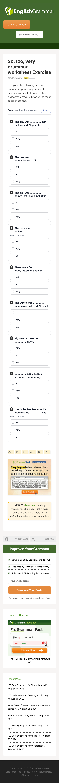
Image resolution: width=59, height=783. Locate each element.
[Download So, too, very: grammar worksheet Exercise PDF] (32, 78)
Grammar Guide (17, 24)
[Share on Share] (11, 452)
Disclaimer (11, 771)
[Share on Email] (40, 452)
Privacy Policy (30, 771)
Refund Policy (45, 771)
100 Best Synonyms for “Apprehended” (27, 685)
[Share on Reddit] (32, 452)
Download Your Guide (29, 590)
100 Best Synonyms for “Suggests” (25, 735)
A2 (26, 78)
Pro (19, 771)
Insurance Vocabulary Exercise (23, 715)
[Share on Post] (18, 452)
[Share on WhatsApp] (47, 452)
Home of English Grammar (29, 10)
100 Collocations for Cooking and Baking (28, 695)
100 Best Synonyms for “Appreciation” (27, 745)
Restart (46, 110)
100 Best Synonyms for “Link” (22, 725)
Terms (34, 775)
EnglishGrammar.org (40, 768)
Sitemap (25, 775)
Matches (30, 505)
